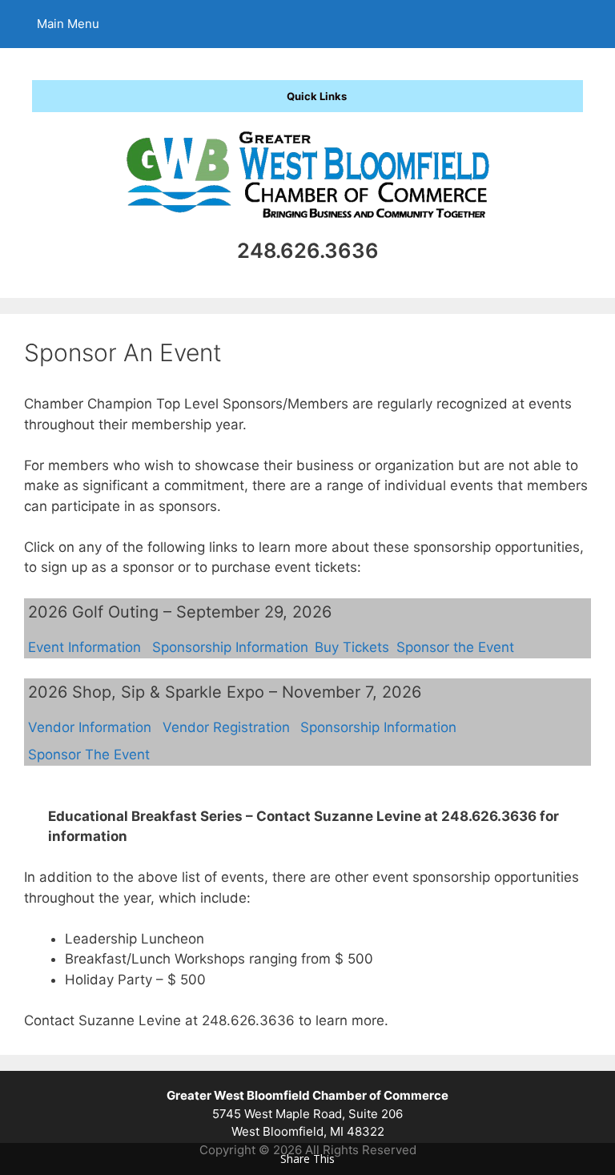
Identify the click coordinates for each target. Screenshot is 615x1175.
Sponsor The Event (89, 754)
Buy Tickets (352, 647)
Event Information (84, 647)
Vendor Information (89, 727)
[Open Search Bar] (591, 24)
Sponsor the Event (455, 647)
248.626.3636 (308, 250)
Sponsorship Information (230, 647)
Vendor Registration (226, 727)
